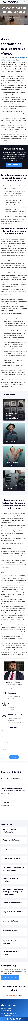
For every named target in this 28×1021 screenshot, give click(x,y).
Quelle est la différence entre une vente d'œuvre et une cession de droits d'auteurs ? (13, 789)
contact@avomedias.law (10, 1013)
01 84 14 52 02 (7, 1010)
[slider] (13, 995)
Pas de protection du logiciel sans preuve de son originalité (13, 802)
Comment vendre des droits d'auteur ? (11, 778)
